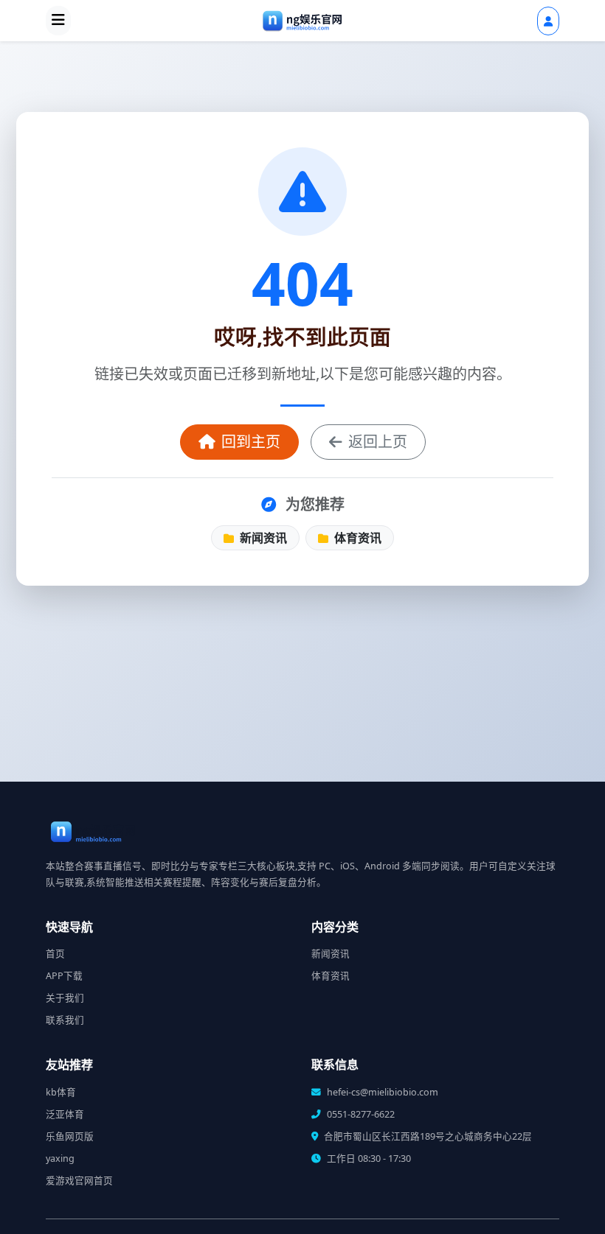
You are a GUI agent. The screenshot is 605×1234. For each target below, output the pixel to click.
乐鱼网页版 (70, 1136)
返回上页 (377, 442)
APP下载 (64, 976)
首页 (55, 953)
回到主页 (250, 442)
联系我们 (65, 1020)
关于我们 (65, 998)
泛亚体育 (65, 1114)
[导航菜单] (58, 20)
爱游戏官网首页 (79, 1180)
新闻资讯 (262, 538)
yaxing (60, 1158)
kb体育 (61, 1092)
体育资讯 (356, 538)
